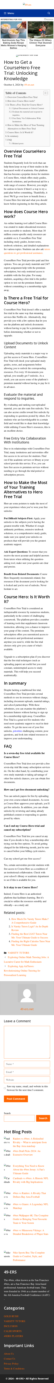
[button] (49, 13)
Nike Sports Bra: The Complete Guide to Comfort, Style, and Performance (29, 1256)
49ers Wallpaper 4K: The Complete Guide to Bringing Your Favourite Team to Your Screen (30, 1219)
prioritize (17, 730)
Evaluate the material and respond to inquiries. (27, 113)
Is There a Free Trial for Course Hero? (25, 104)
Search (7, 1113)
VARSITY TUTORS (18, 952)
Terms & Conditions (14, 1368)
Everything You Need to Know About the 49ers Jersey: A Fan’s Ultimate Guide (29, 1169)
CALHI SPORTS (13, 1331)
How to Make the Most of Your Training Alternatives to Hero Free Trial (25, 127)
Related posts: (18, 143)
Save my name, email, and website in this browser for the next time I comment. (27, 1088)
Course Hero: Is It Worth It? (20, 132)
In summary (12, 135)
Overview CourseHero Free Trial (22, 97)
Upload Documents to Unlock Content (28, 108)
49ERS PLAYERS (13, 1336)
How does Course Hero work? (21, 100)
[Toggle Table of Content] (44, 93)
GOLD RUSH (11, 1316)
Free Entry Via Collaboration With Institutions (26, 120)
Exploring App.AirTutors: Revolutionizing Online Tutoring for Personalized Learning (22, 970)
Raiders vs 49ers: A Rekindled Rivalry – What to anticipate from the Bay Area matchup (30, 1142)
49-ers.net (27, 1009)
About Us (9, 1353)
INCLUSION (11, 1326)
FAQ (9, 139)
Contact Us (9, 1358)
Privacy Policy (11, 1363)
